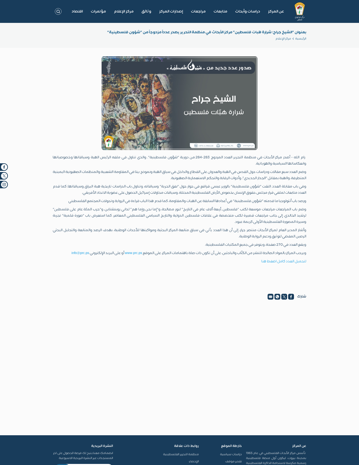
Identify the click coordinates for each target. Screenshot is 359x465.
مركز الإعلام (283, 39)
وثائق (146, 11)
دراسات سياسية (231, 454)
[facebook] (291, 297)
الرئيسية (300, 39)
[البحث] (58, 11)
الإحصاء (194, 461)
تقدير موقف (233, 461)
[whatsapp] (277, 297)
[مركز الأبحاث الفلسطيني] (299, 11)
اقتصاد (77, 11)
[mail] (270, 297)
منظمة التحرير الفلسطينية (181, 454)
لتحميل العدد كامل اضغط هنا (283, 261)
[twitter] (284, 297)
